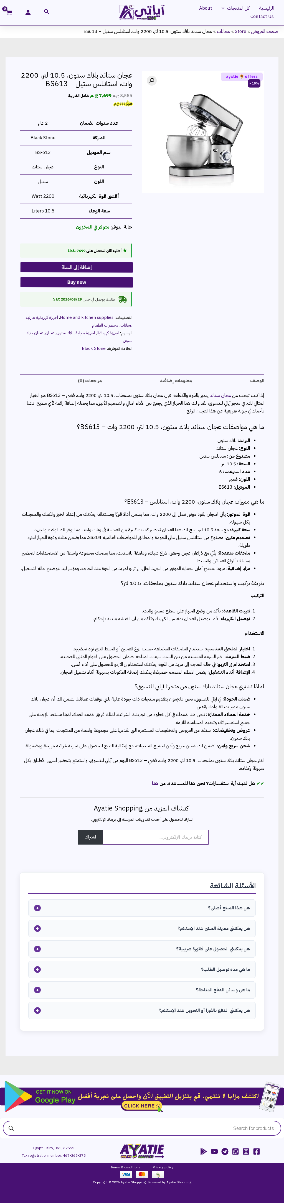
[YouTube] (214, 1151)
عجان (49, 333)
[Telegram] (225, 1151)
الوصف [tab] (257, 380)
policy (168, 1167)
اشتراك (90, 837)
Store (240, 31)
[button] (224, 8)
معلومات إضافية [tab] (176, 380)
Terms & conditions (125, 1167)
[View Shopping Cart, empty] (13, 13)
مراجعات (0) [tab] (90, 380)
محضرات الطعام (105, 325)
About (205, 8)
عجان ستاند (220, 395)
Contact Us (262, 16)
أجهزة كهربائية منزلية (42, 317)
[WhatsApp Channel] (235, 1151)
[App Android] (203, 1151)
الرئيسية (266, 8)
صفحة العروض (264, 31)
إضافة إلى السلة (75, 266)
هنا (155, 783)
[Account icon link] (28, 12)
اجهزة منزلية (85, 333)
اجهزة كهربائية (108, 333)
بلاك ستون (64, 333)
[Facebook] (256, 1151)
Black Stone (94, 348)
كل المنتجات (238, 8)
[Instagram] (246, 1151)
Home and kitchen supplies (86, 317)
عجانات (223, 31)
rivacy (159, 1167)
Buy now (75, 281)
